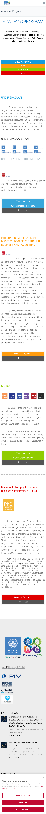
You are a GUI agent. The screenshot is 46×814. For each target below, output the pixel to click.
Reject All (23, 802)
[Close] (43, 777)
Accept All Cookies (23, 809)
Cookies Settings (23, 795)
